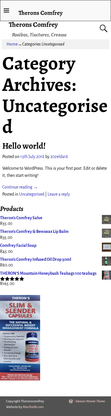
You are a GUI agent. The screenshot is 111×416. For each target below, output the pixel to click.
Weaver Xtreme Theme (90, 401)
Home (12, 44)
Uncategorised (31, 194)
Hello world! (24, 145)
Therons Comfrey (33, 24)
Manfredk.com (33, 407)
